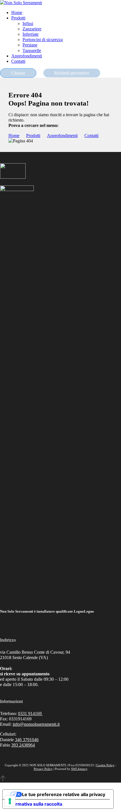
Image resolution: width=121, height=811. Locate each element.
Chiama (18, 73)
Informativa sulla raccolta (34, 804)
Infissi (28, 23)
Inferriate (31, 34)
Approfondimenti (26, 55)
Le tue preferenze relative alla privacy (63, 794)
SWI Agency (79, 768)
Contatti (18, 61)
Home (16, 12)
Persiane (30, 44)
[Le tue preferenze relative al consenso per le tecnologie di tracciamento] (10, 801)
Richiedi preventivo (71, 73)
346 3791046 (27, 739)
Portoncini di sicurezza (43, 39)
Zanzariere (32, 28)
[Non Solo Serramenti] (21, 2)
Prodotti (18, 17)
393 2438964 (23, 745)
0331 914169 (30, 713)
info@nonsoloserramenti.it (36, 724)
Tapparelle (32, 50)
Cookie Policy (105, 765)
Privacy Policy (43, 768)
